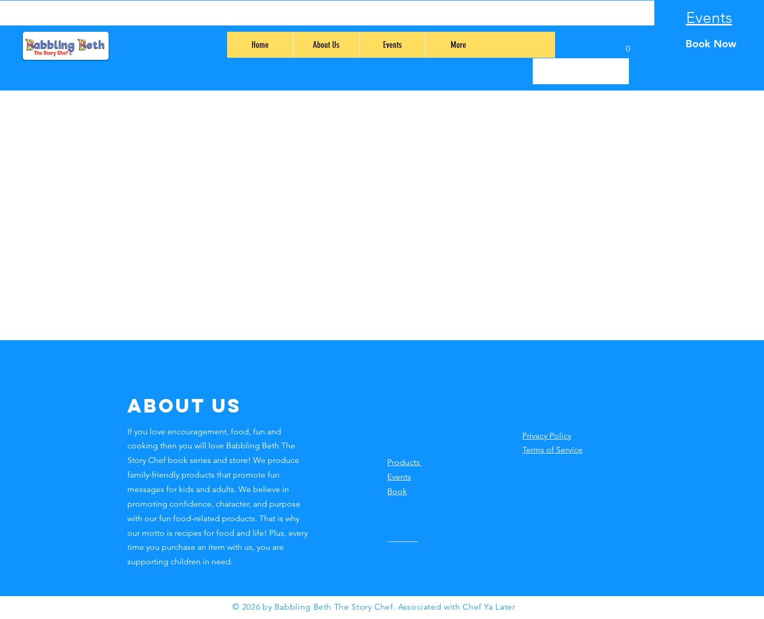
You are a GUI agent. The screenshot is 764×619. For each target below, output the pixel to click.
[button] (628, 45)
